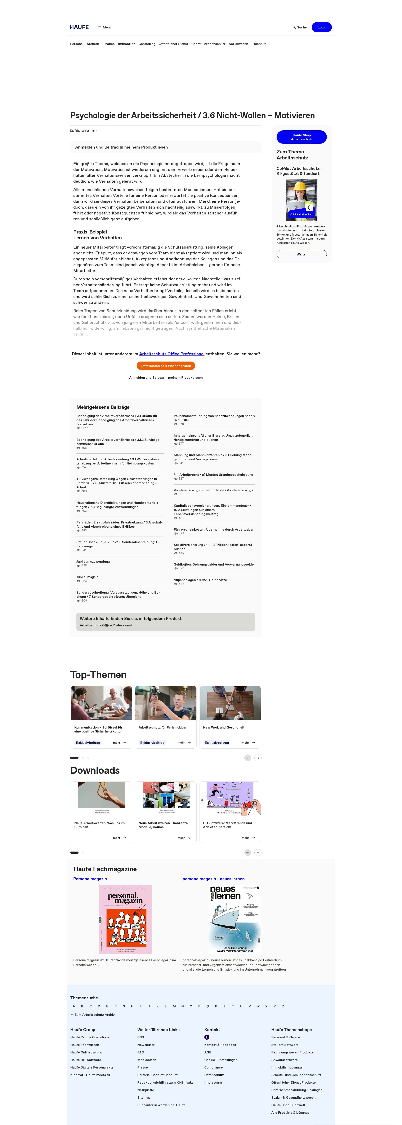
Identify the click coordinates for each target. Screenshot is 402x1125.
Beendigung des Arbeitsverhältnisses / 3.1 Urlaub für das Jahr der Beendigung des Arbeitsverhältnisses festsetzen (116, 420)
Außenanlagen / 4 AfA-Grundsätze (200, 580)
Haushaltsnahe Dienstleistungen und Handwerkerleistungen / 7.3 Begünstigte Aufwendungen (118, 504)
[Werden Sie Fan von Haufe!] (206, 1037)
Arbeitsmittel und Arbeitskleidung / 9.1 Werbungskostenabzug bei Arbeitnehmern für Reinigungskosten (117, 461)
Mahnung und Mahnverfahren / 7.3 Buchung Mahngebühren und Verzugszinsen (213, 457)
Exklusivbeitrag (88, 742)
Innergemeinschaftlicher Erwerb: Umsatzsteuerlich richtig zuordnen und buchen (213, 437)
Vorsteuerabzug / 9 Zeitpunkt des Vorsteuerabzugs (213, 490)
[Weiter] (258, 757)
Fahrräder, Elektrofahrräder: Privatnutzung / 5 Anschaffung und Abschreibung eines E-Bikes (119, 524)
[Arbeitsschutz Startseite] (80, 27)
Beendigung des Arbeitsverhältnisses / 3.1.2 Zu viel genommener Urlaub (118, 441)
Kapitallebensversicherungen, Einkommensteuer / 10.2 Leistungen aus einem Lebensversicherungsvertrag (212, 509)
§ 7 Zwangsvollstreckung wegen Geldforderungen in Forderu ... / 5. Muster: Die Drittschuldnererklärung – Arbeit (116, 483)
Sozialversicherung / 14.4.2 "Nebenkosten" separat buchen (213, 547)
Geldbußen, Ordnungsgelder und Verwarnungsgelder (214, 564)
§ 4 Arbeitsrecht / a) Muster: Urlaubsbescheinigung (213, 474)
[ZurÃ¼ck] (247, 757)
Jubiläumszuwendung (93, 561)
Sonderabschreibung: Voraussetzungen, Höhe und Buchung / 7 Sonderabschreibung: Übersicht (118, 594)
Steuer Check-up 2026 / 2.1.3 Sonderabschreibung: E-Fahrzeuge (118, 544)
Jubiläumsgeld (87, 577)
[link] (77, 43)
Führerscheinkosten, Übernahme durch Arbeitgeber (214, 529)
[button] (322, 27)
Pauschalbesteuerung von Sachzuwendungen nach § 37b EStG (214, 418)
